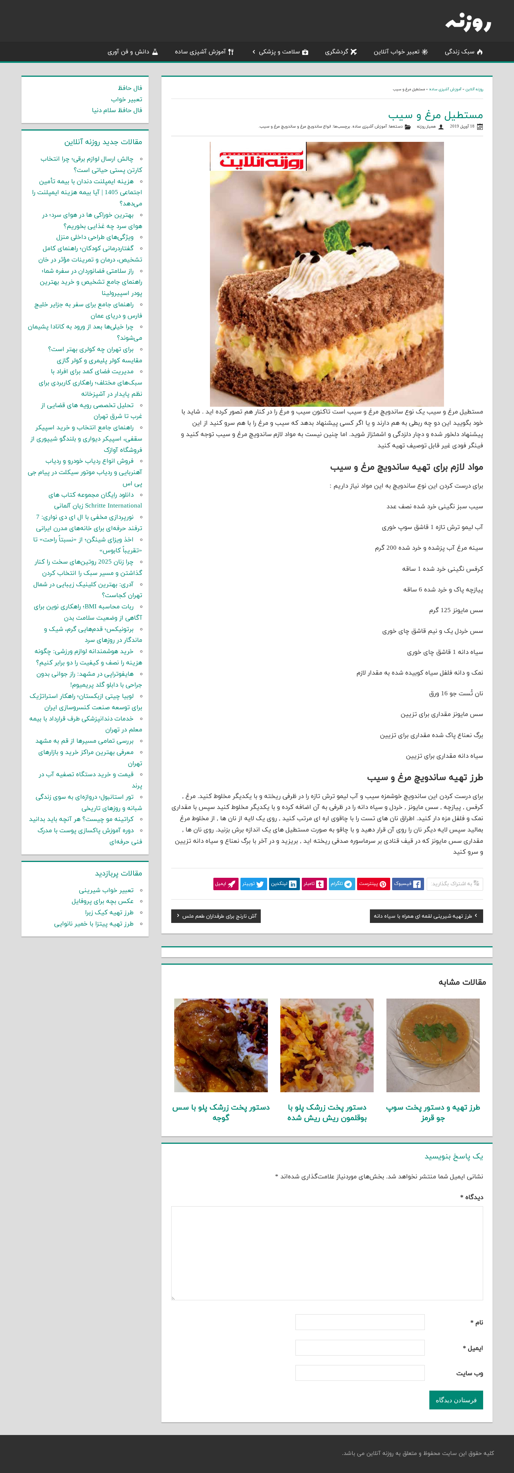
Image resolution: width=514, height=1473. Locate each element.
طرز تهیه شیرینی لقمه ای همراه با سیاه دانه (423, 917)
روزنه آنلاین (474, 89)
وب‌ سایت (469, 1373)
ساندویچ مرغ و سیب (278, 126)
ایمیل (473, 1348)
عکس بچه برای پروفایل (103, 901)
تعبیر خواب (126, 99)
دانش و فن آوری (128, 52)
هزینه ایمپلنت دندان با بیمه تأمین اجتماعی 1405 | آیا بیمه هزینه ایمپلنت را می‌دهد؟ (87, 193)
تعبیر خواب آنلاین (397, 52)
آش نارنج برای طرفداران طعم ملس (219, 917)
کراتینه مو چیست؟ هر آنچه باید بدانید (81, 819)
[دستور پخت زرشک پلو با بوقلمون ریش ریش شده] (327, 1090)
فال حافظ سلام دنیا (117, 110)
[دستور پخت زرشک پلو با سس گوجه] (221, 1090)
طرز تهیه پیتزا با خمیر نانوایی (94, 924)
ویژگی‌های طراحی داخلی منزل (95, 237)
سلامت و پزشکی (279, 52)
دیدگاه (471, 1197)
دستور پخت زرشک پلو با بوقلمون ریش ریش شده (327, 1112)
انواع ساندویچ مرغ (315, 126)
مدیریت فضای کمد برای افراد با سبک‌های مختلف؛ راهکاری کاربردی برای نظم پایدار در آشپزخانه (90, 383)
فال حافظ (130, 88)
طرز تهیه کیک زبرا (109, 912)
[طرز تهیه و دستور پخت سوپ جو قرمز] (433, 1090)
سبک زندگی (459, 52)
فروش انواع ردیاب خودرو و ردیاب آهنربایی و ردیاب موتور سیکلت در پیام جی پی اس (85, 472)
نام (476, 1322)
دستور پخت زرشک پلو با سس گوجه (221, 1112)
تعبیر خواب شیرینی (106, 890)
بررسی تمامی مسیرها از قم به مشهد (84, 741)
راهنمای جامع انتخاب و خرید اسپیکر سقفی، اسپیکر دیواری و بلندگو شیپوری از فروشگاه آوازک (86, 439)
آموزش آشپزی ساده (200, 52)
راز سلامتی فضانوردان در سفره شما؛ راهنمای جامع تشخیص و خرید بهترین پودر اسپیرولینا (91, 282)
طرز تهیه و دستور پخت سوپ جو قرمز (433, 1112)
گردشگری (336, 52)
